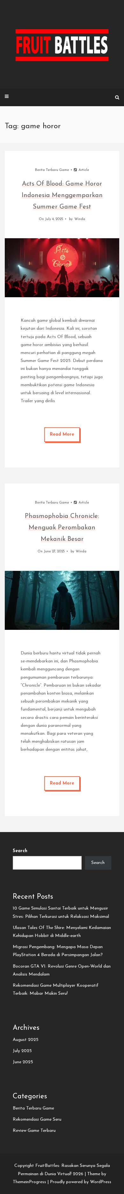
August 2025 (25, 1039)
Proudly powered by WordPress (80, 1182)
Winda (79, 219)
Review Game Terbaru (34, 1130)
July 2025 (22, 1051)
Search (20, 851)
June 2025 (23, 1062)
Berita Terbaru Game (52, 170)
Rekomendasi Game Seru (37, 1119)
